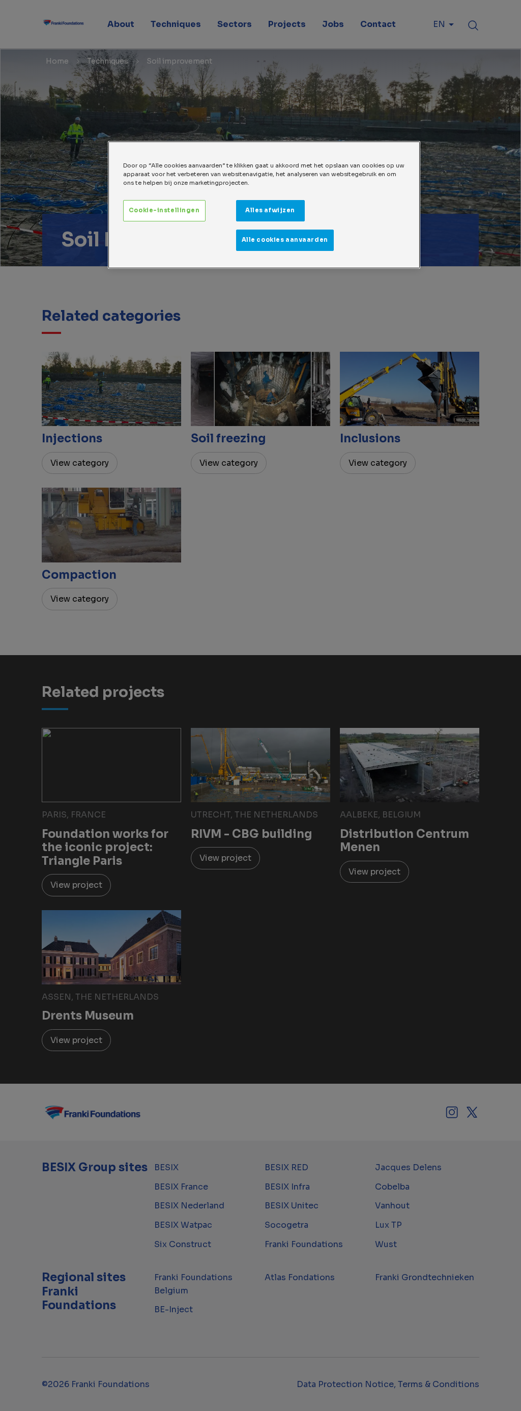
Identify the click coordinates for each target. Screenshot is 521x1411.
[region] (264, 205)
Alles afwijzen (270, 210)
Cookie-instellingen (164, 210)
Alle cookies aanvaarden (285, 239)
